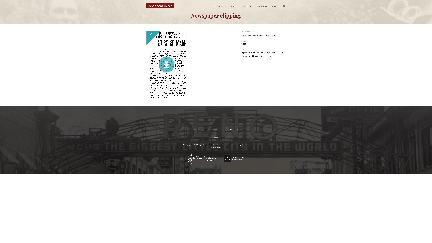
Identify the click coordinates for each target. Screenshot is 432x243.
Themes (218, 6)
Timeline (246, 6)
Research (261, 6)
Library (232, 6)
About (275, 6)
